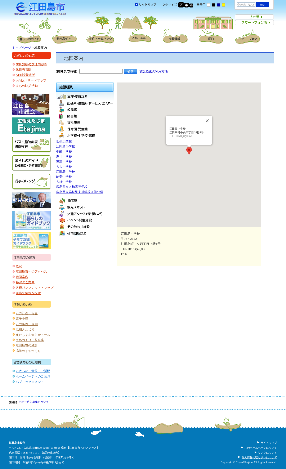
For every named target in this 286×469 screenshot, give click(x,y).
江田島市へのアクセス (31, 271)
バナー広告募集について (34, 401)
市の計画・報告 (27, 313)
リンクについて (267, 452)
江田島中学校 (65, 171)
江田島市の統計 (27, 345)
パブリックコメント (30, 382)
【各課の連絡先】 (50, 452)
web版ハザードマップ (31, 80)
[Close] (207, 121)
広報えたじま (25, 329)
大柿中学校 (64, 181)
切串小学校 (64, 141)
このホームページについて (260, 447)
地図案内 (22, 277)
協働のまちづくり (28, 351)
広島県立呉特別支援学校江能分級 (79, 192)
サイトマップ (269, 442)
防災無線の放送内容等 (31, 64)
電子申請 (22, 318)
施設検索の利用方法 (153, 71)
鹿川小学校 (64, 156)
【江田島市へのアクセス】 (83, 447)
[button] (189, 151)
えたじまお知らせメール (33, 334)
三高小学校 (64, 161)
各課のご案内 (25, 282)
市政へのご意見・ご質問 (33, 371)
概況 (19, 266)
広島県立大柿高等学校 (72, 186)
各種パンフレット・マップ (34, 287)
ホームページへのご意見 (33, 376)
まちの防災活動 (27, 86)
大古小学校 (64, 166)
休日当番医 (23, 69)
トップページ (21, 47)
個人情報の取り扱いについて (259, 457)
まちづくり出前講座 (30, 340)
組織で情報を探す (28, 293)
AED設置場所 (25, 75)
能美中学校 (64, 176)
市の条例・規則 (27, 324)
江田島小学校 (65, 146)
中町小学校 (64, 151)
